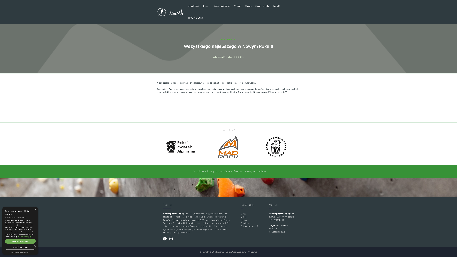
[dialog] (20, 231)
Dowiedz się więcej (24, 237)
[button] (209, 6)
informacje (228, 39)
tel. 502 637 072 (276, 228)
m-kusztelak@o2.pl (277, 232)
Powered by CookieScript (20, 252)
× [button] (35, 209)
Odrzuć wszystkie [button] (20, 247)
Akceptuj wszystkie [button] (20, 241)
